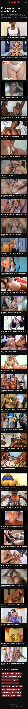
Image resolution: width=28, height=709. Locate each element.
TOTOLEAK (14, 2)
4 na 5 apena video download (11, 689)
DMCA (16, 704)
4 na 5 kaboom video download (11, 692)
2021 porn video (17, 686)
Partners (12, 704)
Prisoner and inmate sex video (11, 676)
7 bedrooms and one (8, 695)
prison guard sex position (10, 683)
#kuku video (6, 686)
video (19, 695)
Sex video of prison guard (10, 680)
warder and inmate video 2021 (11, 673)
